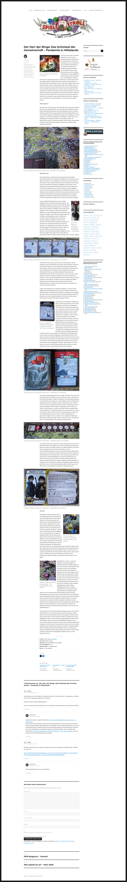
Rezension (26, 62)
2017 (91, 215)
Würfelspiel (95, 252)
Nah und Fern (87, 295)
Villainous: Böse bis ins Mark (91, 292)
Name (26, 811)
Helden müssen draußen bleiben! (92, 312)
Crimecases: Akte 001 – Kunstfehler (92, 157)
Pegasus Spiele (87, 238)
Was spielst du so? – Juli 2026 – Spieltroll (93, 107)
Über (85, 10)
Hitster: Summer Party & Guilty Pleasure (93, 269)
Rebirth (86, 165)
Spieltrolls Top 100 (52, 10)
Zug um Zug (86, 254)
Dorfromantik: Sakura (89, 158)
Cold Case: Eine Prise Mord (90, 164)
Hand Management (95, 231)
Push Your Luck (95, 238)
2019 (97, 215)
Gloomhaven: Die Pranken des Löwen (92, 288)
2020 (101, 215)
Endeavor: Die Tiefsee (89, 167)
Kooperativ (29, 73)
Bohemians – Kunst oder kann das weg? (92, 84)
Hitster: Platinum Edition (90, 148)
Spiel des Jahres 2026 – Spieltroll (91, 113)
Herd (86, 161)
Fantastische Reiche (89, 306)
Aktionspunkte (29, 64)
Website (26, 824)
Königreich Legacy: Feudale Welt (91, 304)
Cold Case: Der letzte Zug (90, 153)
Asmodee (54, 639)
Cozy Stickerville (88, 174)
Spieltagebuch (87, 247)
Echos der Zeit (88, 160)
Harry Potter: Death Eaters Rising (92, 281)
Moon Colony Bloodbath (90, 150)
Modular (91, 236)
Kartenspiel (86, 233)
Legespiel (86, 236)
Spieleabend (86, 193)
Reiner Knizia (94, 240)
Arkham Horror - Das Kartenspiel (91, 219)
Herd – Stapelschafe (88, 87)
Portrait (86, 190)
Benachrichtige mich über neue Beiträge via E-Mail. (35, 836)
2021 (85, 217)
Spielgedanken (87, 194)
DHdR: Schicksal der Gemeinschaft (92, 151)
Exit (97, 229)
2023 (91, 217)
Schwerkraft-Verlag (88, 243)
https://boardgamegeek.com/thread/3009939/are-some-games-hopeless (53, 731)
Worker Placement (88, 252)
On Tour (86, 287)
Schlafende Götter (88, 147)
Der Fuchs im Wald (89, 274)
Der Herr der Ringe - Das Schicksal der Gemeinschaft (30, 69)
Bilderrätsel (86, 186)
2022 (88, 217)
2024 (95, 217)
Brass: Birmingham (89, 284)
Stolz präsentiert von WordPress (35, 876)
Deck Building (87, 226)
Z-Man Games (31, 77)
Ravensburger (87, 240)
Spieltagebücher (76, 10)
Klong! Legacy (88, 308)
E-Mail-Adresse (28, 817)
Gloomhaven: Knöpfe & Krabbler (91, 168)
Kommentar (27, 791)
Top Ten (86, 172)
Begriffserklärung (88, 184)
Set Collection (96, 243)
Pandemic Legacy (98, 236)
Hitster (86, 278)
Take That (86, 250)
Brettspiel (30, 66)
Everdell (86, 297)
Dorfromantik (88, 276)
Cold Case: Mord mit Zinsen (90, 146)
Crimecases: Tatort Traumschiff (91, 169)
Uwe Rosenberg (92, 250)
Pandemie (30, 74)
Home (30, 10)
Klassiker (86, 189)
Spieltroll (26, 59)
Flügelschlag (86, 231)
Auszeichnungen (64, 10)
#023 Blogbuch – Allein (89, 85)
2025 (25, 64)
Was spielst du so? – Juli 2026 (90, 83)
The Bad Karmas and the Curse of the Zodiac (94, 154)
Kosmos (97, 233)
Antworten (26, 709)
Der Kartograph (88, 309)
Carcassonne (98, 224)
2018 (94, 215)
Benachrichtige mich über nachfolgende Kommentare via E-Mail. (38, 832)
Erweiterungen (87, 187)
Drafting (85, 229)
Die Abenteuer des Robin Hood (91, 277)
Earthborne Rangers (89, 171)
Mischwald (87, 301)
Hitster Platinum (88, 310)
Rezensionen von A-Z (39, 10)
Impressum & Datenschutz (96, 10)
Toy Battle (87, 162)
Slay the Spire (87, 280)
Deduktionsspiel (95, 226)
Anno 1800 (87, 298)
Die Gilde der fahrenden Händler (91, 299)
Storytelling (99, 247)
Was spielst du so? (88, 197)
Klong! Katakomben (89, 291)
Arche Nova (87, 294)
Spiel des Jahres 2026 (88, 91)
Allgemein (86, 183)
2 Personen (86, 215)
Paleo (86, 272)
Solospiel (30, 75)
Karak (86, 273)
